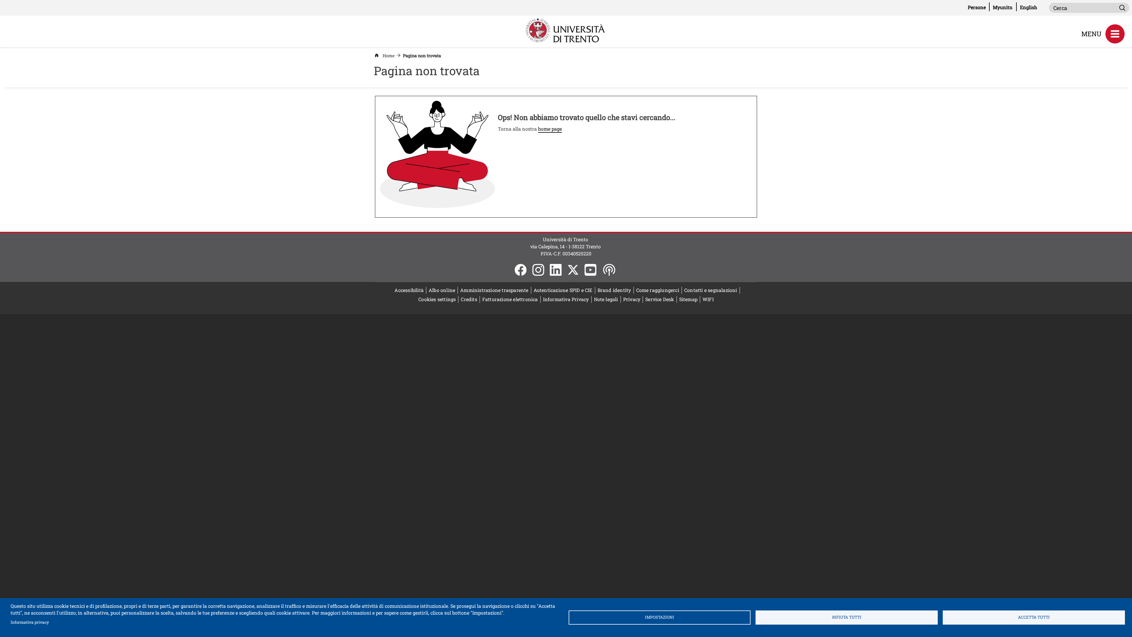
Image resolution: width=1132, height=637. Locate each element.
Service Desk (659, 299)
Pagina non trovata (422, 55)
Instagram (538, 270)
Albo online (443, 290)
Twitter (573, 270)
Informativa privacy (30, 622)
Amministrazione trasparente (494, 290)
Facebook (520, 270)
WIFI (709, 299)
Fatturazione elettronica (511, 299)
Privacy (631, 299)
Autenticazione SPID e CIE (563, 290)
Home (388, 55)
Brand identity (614, 290)
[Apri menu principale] (1114, 34)
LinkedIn (556, 270)
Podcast (609, 270)
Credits (469, 299)
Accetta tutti (1034, 617)
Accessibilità (409, 290)
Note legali (606, 299)
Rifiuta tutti (846, 617)
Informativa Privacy (566, 299)
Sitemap (688, 299)
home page (550, 129)
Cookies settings (437, 299)
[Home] (566, 30)
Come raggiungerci (657, 290)
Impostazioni (659, 617)
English (1028, 7)
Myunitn (1004, 7)
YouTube (590, 270)
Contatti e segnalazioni (710, 290)
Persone (979, 7)
